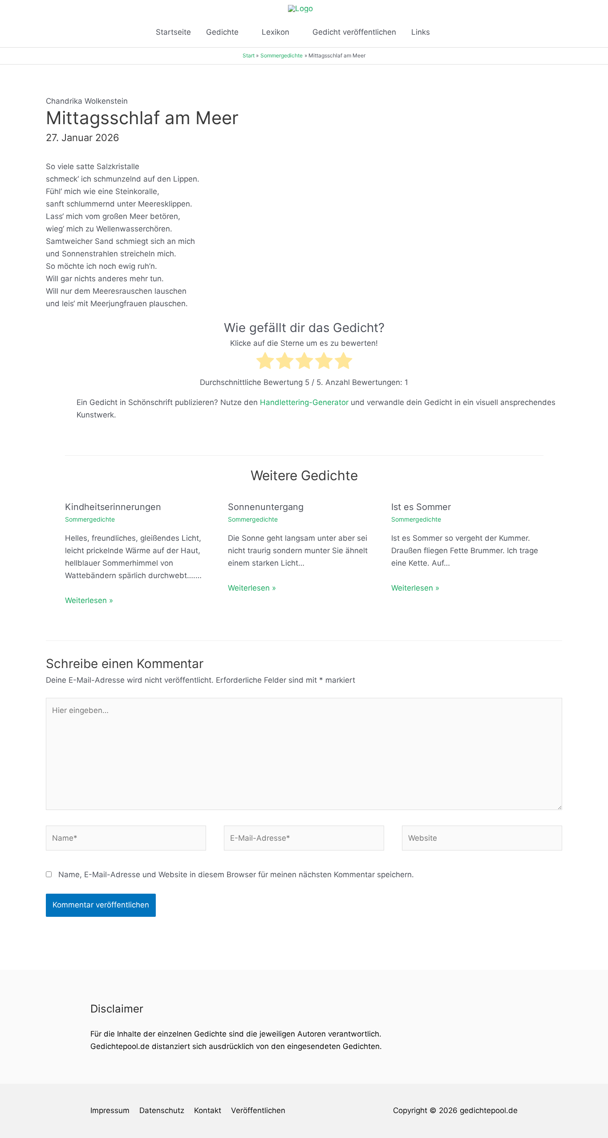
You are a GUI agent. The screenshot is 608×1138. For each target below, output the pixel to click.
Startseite (173, 32)
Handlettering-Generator (304, 402)
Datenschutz (161, 1110)
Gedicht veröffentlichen (354, 32)
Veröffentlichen (258, 1110)
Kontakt (207, 1110)
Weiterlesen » (89, 600)
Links (420, 32)
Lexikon (275, 32)
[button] (449, 32)
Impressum (110, 1110)
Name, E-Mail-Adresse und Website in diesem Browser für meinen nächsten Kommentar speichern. (236, 874)
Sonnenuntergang (266, 507)
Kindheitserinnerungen (113, 507)
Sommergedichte (90, 519)
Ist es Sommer (421, 507)
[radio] (265, 362)
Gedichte (222, 32)
